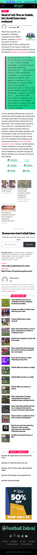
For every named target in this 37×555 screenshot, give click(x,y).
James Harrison (26, 254)
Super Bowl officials (26, 544)
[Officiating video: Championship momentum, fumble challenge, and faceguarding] (24, 184)
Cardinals (29, 252)
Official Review (18, 256)
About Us (5, 541)
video (17, 39)
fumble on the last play (19, 52)
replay (28, 256)
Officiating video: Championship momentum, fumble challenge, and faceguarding (23, 193)
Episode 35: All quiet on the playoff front (16, 475)
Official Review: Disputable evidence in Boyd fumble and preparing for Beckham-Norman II (8, 217)
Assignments (13, 541)
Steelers (20, 258)
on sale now (10, 291)
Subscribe (29, 244)
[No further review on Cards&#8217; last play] (8, 184)
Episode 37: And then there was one (14, 463)
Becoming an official (12, 544)
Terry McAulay (7, 260)
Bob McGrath (19, 252)
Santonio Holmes (8, 258)
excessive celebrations (10, 254)
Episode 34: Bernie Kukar (11, 481)
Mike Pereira (6, 256)
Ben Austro (13, 27)
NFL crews (23, 541)
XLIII (16, 260)
